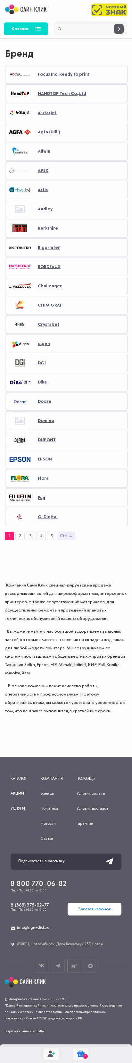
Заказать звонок (94, 909)
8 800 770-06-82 (39, 884)
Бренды (47, 794)
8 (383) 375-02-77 (30, 905)
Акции (17, 794)
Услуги (18, 809)
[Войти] (51, 1053)
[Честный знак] (109, 10)
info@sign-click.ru (33, 928)
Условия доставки (92, 809)
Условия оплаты (91, 794)
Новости (48, 824)
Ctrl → (66, 536)
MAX (90, 966)
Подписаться (109, 861)
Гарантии (85, 824)
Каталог (20, 29)
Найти (119, 29)
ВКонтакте (41, 966)
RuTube (74, 966)
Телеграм (58, 966)
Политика (49, 809)
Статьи (47, 839)
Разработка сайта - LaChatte (24, 1031)
